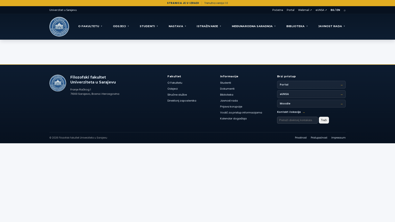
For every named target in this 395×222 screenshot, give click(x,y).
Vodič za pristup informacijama (241, 112)
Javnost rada (229, 101)
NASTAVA (177, 26)
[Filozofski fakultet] (57, 83)
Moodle (311, 103)
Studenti (225, 83)
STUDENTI (149, 26)
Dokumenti (227, 89)
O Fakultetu (174, 83)
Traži (324, 120)
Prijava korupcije (231, 107)
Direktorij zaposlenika (181, 101)
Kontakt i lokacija (291, 112)
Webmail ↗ (305, 10)
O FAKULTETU (90, 26)
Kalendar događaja (233, 118)
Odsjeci (172, 89)
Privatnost (301, 137)
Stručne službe (177, 95)
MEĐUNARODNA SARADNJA (254, 26)
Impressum (338, 137)
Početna (277, 10)
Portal (290, 10)
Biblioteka (226, 95)
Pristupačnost (319, 137)
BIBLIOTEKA (297, 26)
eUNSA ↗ (321, 10)
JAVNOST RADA (331, 26)
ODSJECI (121, 26)
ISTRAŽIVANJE (209, 26)
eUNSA (311, 94)
